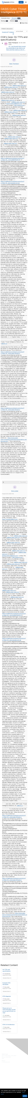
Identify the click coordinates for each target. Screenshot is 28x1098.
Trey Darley (6, 1015)
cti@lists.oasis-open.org (19, 85)
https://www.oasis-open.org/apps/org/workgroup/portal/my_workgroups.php (14, 439)
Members (13, 21)
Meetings (4, 21)
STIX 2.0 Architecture (9, 1024)
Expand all (5, 32)
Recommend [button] (23, 54)
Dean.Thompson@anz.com (9, 519)
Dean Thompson (14, 63)
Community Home (5, 18)
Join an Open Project (7, 1074)
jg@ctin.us (4, 343)
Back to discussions (8, 28)
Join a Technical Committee (8, 1076)
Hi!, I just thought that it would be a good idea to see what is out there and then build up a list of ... (16, 48)
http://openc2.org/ (19, 105)
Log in (21, 2)
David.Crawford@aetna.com (14, 103)
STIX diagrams (7, 996)
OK (25, 1096)
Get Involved (5, 1072)
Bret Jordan (14, 491)
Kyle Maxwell (7, 973)
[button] (3, 43)
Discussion (16, 18)
